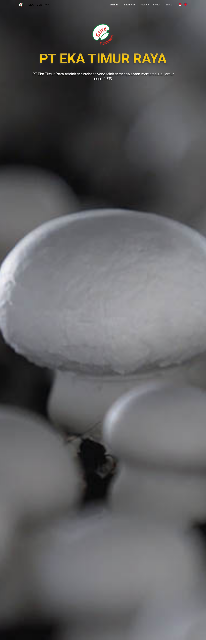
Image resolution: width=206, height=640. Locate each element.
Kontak (168, 4)
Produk (156, 4)
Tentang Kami (129, 4)
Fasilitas (145, 4)
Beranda (114, 4)
